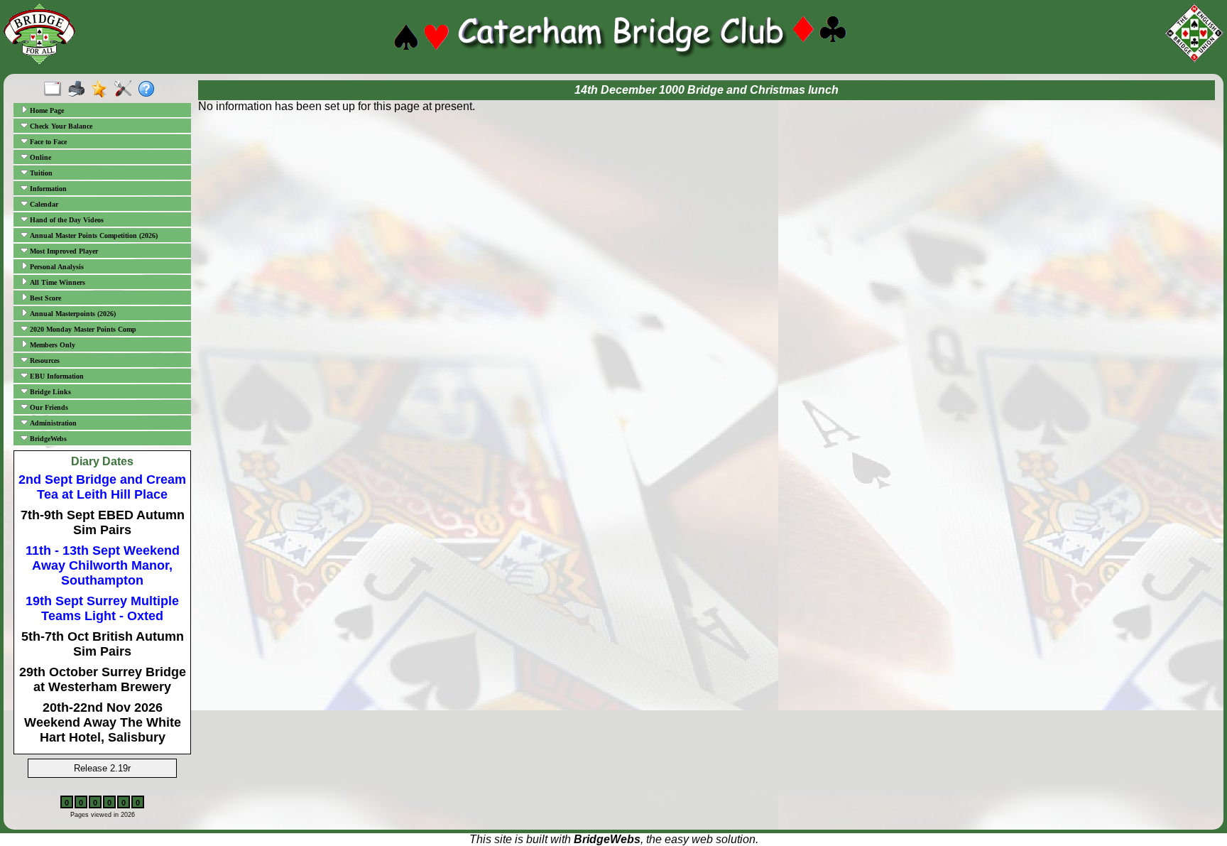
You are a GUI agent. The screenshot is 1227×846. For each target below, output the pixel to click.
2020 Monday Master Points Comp (82, 329)
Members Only (51, 345)
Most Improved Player (63, 251)
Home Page (46, 110)
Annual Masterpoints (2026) (72, 314)
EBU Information (56, 376)
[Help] (149, 89)
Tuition (40, 173)
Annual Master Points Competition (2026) (93, 235)
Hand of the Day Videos (66, 220)
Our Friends (48, 407)
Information (47, 188)
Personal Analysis (56, 267)
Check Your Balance (60, 126)
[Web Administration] (126, 89)
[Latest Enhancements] (102, 89)
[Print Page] (79, 89)
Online (39, 157)
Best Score (44, 298)
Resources (44, 360)
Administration (52, 423)
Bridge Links (49, 392)
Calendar (43, 204)
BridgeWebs (47, 439)
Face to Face (47, 142)
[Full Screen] (55, 89)
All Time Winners (56, 282)
